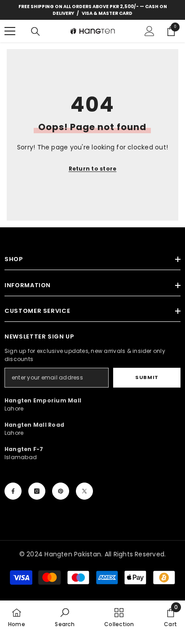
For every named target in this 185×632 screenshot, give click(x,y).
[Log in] (149, 31)
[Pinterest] (60, 491)
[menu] (9, 31)
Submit (146, 377)
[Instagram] (36, 491)
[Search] (35, 31)
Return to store (93, 168)
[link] (64, 616)
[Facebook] (13, 491)
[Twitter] (84, 491)
